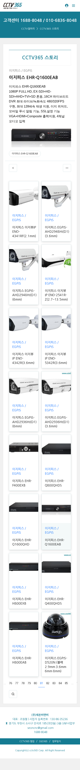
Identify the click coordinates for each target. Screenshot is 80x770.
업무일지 (56, 741)
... (4, 683)
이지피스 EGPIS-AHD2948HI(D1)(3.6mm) (57, 232)
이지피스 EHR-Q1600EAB (25, 153)
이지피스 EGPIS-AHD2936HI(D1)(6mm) (24, 422)
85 (66, 683)
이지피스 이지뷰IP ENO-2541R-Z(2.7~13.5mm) (56, 295)
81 (41, 683)
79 (29, 683)
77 (16, 683)
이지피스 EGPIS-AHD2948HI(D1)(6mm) (24, 295)
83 (54, 683)
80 (35, 683)
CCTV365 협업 (26, 741)
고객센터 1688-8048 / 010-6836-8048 (40, 20)
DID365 (43, 741)
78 (22, 683)
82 (47, 683)
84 (60, 683)
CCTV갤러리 (28, 28)
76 (10, 683)
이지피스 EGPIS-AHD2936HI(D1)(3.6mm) (57, 422)
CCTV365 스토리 (49, 28)
